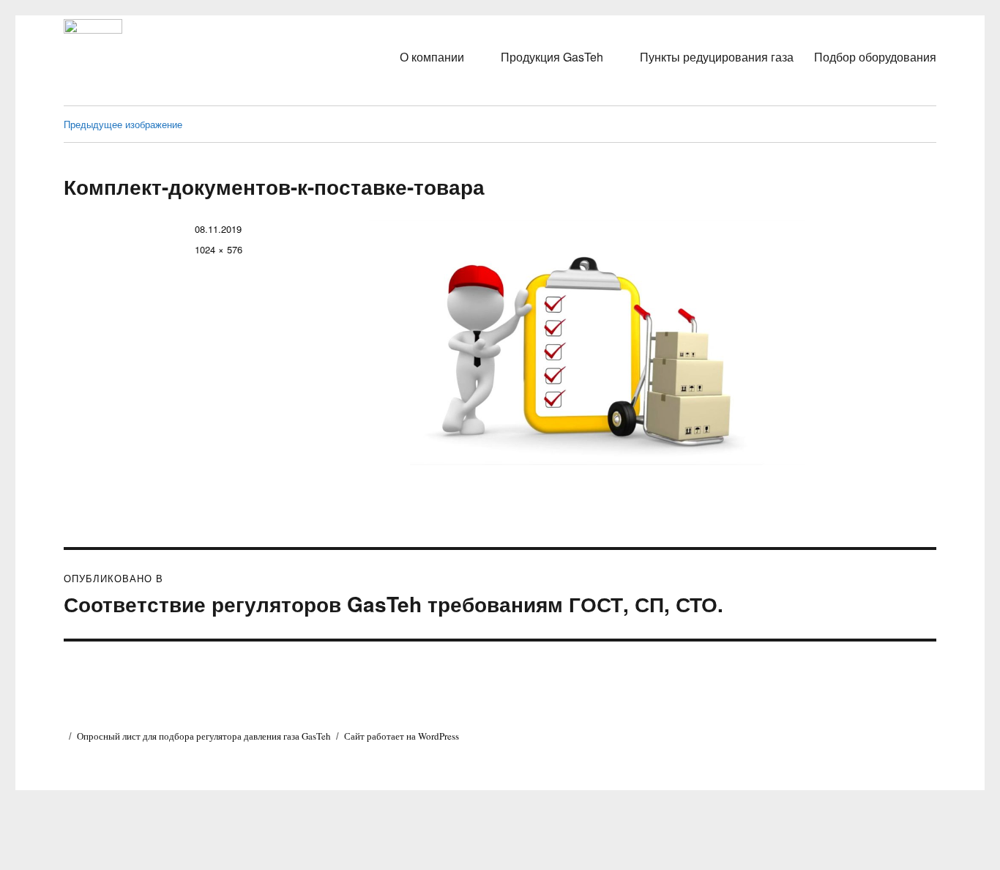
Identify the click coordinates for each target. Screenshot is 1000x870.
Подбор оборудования (875, 56)
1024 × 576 (218, 249)
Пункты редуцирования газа (717, 56)
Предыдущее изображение (123, 124)
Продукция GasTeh (552, 56)
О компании (432, 56)
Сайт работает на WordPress (401, 736)
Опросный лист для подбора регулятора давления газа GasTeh (204, 736)
